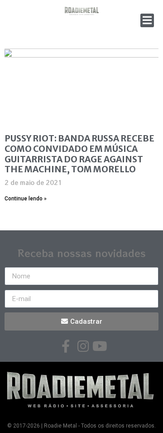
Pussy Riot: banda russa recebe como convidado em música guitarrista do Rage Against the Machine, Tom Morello (79, 154)
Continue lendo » (26, 198)
